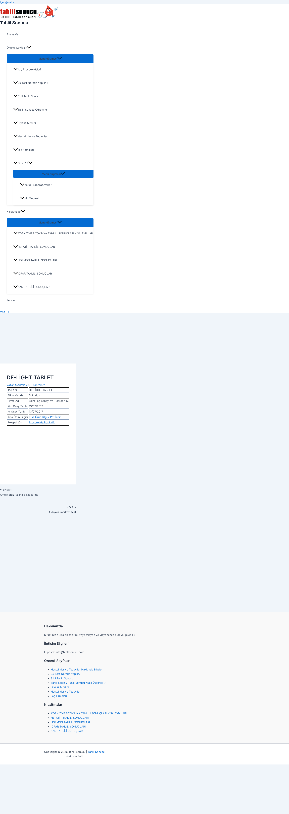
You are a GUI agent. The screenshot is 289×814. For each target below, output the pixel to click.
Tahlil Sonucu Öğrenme (32, 109)
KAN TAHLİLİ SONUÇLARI (34, 287)
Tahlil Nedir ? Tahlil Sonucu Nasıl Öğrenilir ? (78, 682)
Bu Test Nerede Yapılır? (65, 673)
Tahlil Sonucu (14, 22)
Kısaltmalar (14, 211)
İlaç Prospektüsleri (29, 69)
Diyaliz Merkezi (27, 123)
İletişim (11, 300)
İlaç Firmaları (26, 149)
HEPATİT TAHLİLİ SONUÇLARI (37, 246)
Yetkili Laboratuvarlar (38, 185)
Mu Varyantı (31, 198)
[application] (29, 47)
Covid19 (23, 163)
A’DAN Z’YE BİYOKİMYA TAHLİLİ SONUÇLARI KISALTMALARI (55, 233)
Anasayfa (12, 34)
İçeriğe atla (7, 2)
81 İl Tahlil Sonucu (29, 96)
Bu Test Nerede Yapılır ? (33, 82)
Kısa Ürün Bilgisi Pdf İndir (45, 417)
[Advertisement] (144, 338)
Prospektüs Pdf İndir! (42, 422)
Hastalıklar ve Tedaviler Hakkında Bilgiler (77, 669)
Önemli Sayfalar (17, 47)
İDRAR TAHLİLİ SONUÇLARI (35, 273)
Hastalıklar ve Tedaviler (32, 136)
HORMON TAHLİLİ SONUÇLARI (37, 260)
